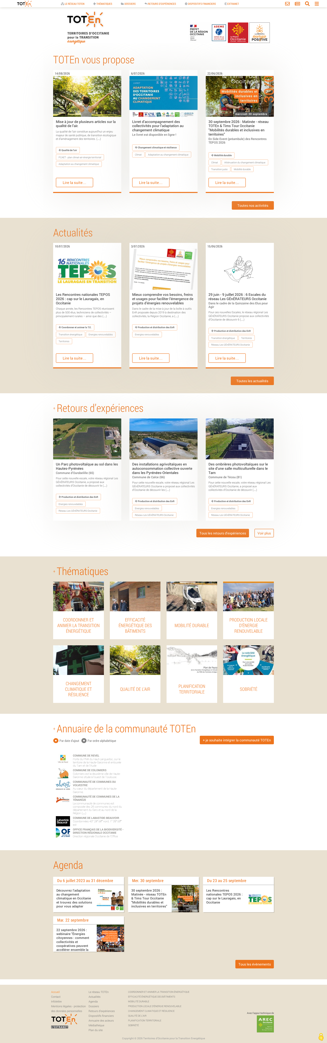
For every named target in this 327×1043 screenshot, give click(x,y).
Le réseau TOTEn (99, 992)
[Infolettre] (297, 4)
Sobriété (133, 1025)
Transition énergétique (70, 334)
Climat (138, 154)
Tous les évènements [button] (254, 964)
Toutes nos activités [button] (253, 205)
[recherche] (307, 4)
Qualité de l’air (69, 150)
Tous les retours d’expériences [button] (222, 533)
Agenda (93, 1001)
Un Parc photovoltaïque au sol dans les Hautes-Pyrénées (87, 468)
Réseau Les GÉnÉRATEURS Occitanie (230, 344)
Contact (55, 996)
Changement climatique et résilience (157, 147)
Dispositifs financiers (202, 3)
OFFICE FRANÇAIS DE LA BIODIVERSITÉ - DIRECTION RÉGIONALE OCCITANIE (98, 831)
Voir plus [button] (264, 533)
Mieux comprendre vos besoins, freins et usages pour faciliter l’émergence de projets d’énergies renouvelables (162, 298)
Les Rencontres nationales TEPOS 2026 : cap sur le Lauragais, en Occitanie (83, 298)
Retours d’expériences (102, 1011)
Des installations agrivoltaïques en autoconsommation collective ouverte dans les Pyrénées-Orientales (162, 470)
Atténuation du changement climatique (244, 162)
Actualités (94, 996)
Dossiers (130, 3)
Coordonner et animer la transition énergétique (158, 991)
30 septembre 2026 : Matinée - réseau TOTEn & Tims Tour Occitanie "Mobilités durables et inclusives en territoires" (238, 131)
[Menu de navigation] (317, 4)
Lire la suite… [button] (74, 182)
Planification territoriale (144, 1020)
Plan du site (96, 1030)
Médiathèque (96, 1025)
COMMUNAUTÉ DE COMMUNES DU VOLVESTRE (94, 783)
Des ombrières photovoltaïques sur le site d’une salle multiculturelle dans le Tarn (238, 470)
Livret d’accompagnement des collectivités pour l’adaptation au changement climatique (158, 127)
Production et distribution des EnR (155, 327)
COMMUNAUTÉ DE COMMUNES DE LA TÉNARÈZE (96, 798)
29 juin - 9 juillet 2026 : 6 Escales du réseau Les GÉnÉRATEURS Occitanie (238, 300)
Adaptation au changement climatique (79, 164)
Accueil (55, 992)
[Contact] (287, 4)
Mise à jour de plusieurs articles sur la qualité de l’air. (86, 123)
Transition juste (219, 169)
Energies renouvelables (101, 334)
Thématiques (104, 3)
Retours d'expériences (161, 3)
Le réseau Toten (74, 3)
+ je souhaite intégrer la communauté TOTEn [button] (237, 740)
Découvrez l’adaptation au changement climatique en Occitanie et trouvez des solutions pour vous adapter (74, 898)
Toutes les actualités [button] (252, 381)
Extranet (233, 3)
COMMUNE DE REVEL (86, 755)
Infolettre (56, 1001)
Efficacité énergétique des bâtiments (151, 996)
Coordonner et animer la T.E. (76, 327)
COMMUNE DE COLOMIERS (89, 770)
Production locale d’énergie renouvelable (154, 1006)
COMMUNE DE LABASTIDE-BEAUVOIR (96, 818)
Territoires (64, 341)
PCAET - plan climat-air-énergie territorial (80, 157)
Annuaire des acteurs (101, 1020)
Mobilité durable (223, 155)
